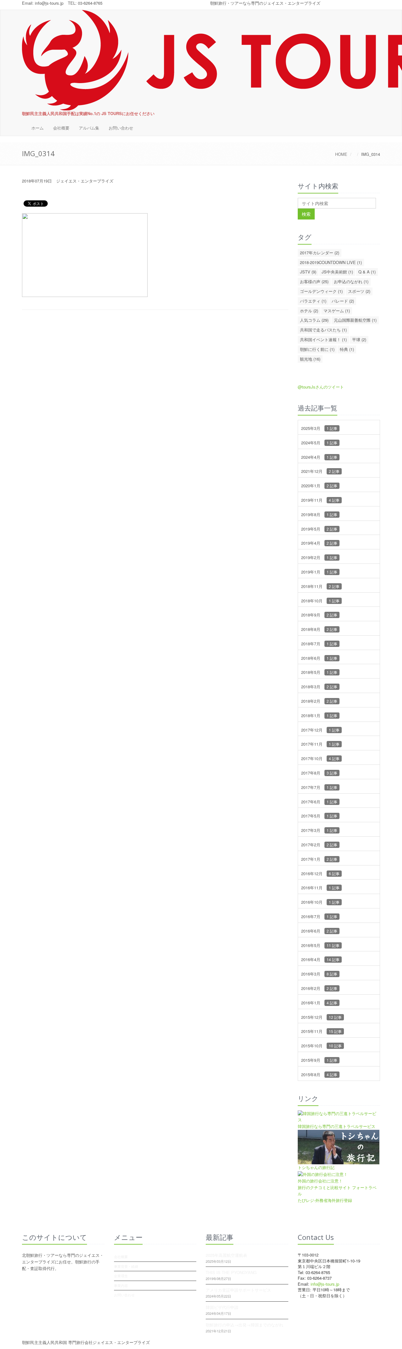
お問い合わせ (121, 128)
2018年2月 (319, 701)
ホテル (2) (309, 311)
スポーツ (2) (359, 291)
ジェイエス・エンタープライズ (84, 181)
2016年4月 (320, 959)
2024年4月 (319, 457)
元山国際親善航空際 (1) (355, 320)
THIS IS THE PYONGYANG (231, 1272)
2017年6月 (319, 802)
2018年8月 (319, 629)
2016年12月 (320, 873)
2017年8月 (319, 773)
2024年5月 (319, 443)
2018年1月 (319, 715)
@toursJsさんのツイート (321, 387)
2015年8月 (319, 1074)
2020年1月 (319, 486)
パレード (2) (343, 301)
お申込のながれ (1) (351, 281)
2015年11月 (321, 1031)
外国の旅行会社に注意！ (320, 1181)
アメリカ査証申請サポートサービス (238, 1290)
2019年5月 (319, 529)
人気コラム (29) (314, 320)
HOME (341, 154)
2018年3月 (319, 687)
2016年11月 (320, 888)
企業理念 (121, 1275)
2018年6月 (319, 658)
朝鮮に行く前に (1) (317, 349)
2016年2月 (319, 988)
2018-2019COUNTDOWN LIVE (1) (331, 262)
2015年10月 (321, 1046)
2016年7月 (319, 916)
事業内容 (121, 1285)
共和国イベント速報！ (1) (323, 339)
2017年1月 (319, 859)
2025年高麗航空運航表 (226, 1255)
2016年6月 (319, 931)
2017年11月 (320, 744)
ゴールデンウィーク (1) (321, 291)
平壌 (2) (359, 339)
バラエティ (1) (313, 301)
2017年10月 (320, 758)
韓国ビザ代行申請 (222, 1307)
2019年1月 (319, 572)
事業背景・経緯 (126, 1266)
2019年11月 (320, 500)
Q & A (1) (367, 272)
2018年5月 (319, 672)
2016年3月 (319, 974)
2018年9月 (319, 615)
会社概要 (61, 128)
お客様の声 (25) (314, 281)
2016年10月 (320, 902)
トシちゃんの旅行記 (316, 1167)
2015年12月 (321, 1017)
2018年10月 (320, 601)
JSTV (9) (308, 272)
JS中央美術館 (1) (337, 272)
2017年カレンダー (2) (319, 253)
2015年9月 (319, 1060)
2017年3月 (319, 830)
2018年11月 (320, 586)
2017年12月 (320, 730)
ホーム (37, 128)
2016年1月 (319, 1003)
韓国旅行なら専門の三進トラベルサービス (336, 1126)
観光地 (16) (310, 359)
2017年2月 (319, 845)
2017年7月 (319, 787)
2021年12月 (320, 471)
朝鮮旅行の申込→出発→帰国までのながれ (244, 1325)
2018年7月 (319, 644)
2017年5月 (319, 816)
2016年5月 (320, 945)
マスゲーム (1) (336, 311)
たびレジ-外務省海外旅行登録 (325, 1200)
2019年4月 (319, 543)
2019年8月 (319, 514)
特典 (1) (347, 349)
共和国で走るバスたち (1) (323, 330)
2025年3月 (319, 428)
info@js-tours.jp (49, 3)
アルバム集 (89, 128)
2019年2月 (319, 557)
